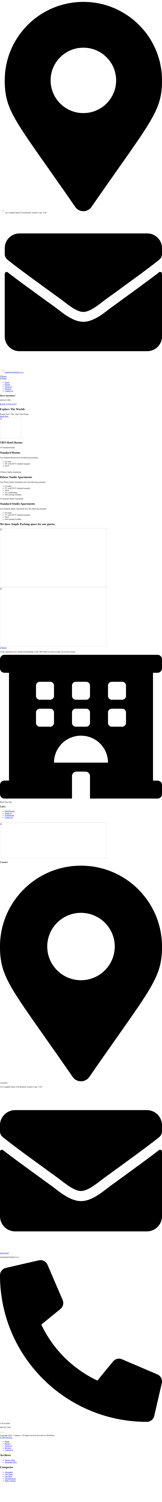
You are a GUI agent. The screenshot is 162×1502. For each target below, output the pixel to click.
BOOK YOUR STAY (8, 404)
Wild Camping (10, 1481)
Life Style (8, 1476)
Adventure (9, 1472)
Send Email (4, 1253)
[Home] (3, 376)
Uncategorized (10, 1479)
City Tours (9, 1474)
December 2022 (11, 1462)
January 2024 (10, 1460)
